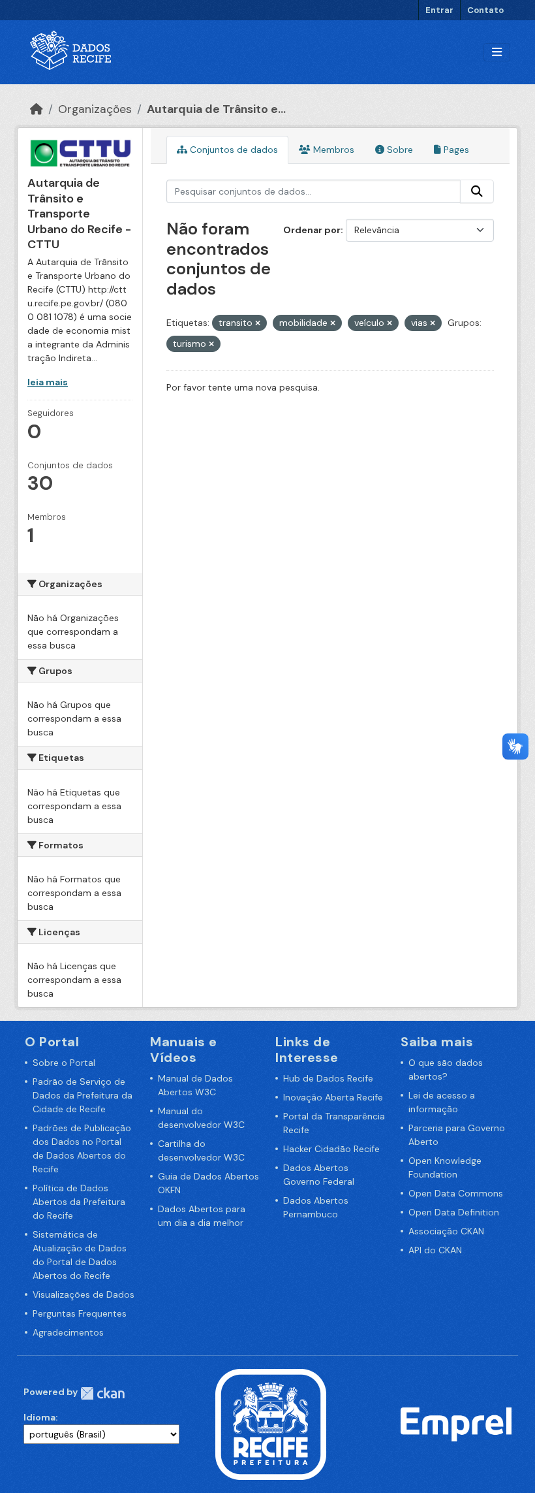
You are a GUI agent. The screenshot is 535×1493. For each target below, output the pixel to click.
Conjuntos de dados (232, 149)
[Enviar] (477, 191)
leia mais (47, 382)
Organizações (95, 109)
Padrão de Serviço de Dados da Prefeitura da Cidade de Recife (82, 1095)
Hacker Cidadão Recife (331, 1149)
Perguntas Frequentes (80, 1313)
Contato (485, 10)
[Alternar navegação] (496, 52)
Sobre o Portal (64, 1062)
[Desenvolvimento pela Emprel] (456, 1423)
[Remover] (257, 323)
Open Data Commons (455, 1193)
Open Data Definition (453, 1212)
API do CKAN (435, 1250)
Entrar (439, 10)
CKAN (102, 1393)
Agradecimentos (68, 1332)
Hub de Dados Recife (328, 1078)
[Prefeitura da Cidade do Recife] (270, 1423)
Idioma (39, 1417)
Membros (332, 149)
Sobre (398, 149)
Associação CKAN (446, 1231)
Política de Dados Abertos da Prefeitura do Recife (79, 1201)
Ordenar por (312, 230)
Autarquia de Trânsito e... (216, 109)
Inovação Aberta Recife (333, 1097)
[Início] (36, 109)
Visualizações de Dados (83, 1294)
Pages (455, 149)
